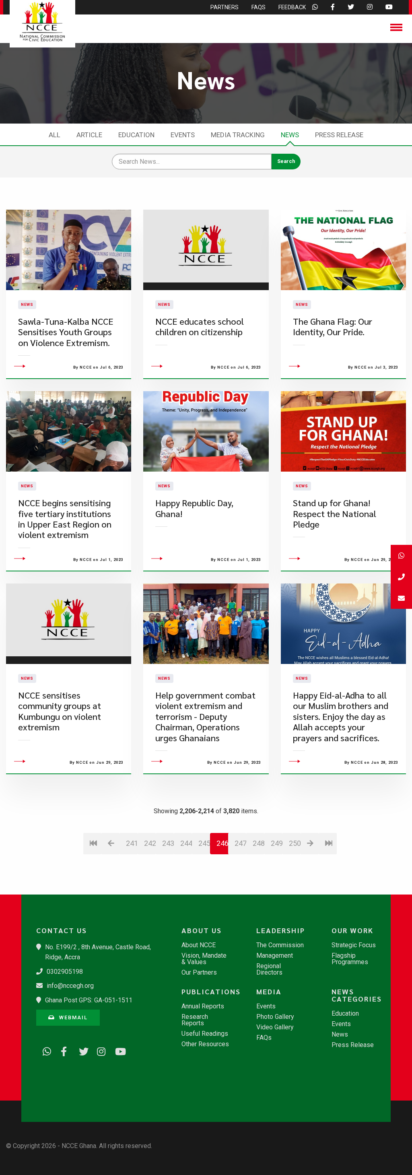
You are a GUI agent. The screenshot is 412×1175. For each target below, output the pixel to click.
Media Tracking (238, 135)
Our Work (352, 930)
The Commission (280, 945)
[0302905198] (401, 577)
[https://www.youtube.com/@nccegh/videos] (117, 1050)
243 (168, 843)
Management (274, 955)
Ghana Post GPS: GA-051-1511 (88, 1000)
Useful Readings (204, 1034)
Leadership (280, 930)
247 (240, 843)
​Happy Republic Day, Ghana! (194, 508)
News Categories (357, 995)
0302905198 (65, 971)
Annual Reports (202, 1006)
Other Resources (205, 1044)
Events (183, 135)
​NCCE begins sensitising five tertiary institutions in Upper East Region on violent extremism (64, 518)
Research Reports (194, 1020)
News (290, 135)
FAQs (264, 1038)
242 (150, 843)
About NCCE (198, 945)
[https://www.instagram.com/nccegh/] (99, 1050)
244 (186, 843)
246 (222, 843)
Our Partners (199, 972)
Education (136, 135)
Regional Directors (269, 969)
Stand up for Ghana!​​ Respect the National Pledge (334, 513)
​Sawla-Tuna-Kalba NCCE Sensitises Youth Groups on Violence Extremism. (65, 332)
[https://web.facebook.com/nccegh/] (62, 1050)
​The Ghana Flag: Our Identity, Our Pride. (332, 326)
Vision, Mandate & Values (204, 958)
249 (276, 843)
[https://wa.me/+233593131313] (44, 1050)
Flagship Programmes (350, 958)
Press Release (339, 135)
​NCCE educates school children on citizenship (199, 326)
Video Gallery (275, 1027)
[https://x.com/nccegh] (80, 1050)
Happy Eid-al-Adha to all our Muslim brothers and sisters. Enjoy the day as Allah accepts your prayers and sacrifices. (340, 716)
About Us (201, 930)
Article (89, 135)
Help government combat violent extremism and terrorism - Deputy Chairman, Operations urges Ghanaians (205, 716)
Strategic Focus (354, 945)
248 (258, 843)
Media (269, 991)
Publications (209, 991)
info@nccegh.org (70, 985)
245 (204, 843)
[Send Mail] (401, 598)
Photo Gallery (275, 1017)
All (54, 135)
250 (295, 843)
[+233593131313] (401, 555)
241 (132, 843)
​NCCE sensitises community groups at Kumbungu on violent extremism (59, 711)
